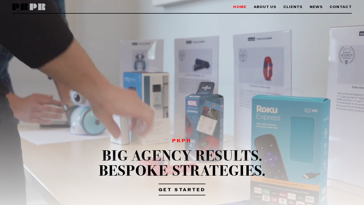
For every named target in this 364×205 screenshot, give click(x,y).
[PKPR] (29, 7)
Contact (341, 7)
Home (239, 7)
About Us (265, 7)
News (316, 7)
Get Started (182, 190)
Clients (293, 7)
